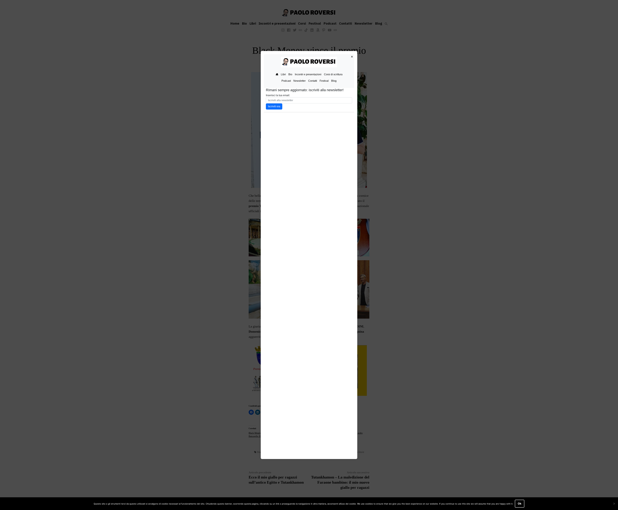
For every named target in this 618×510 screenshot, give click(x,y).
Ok (519, 503)
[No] (614, 503)
